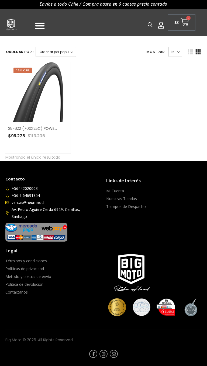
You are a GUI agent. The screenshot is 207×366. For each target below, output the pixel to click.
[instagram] (103, 354)
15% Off (22, 70)
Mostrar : (156, 51)
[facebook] (93, 354)
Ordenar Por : (19, 51)
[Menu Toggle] (40, 25)
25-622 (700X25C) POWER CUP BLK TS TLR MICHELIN (55, 128)
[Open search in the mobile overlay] (149, 24)
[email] (114, 354)
